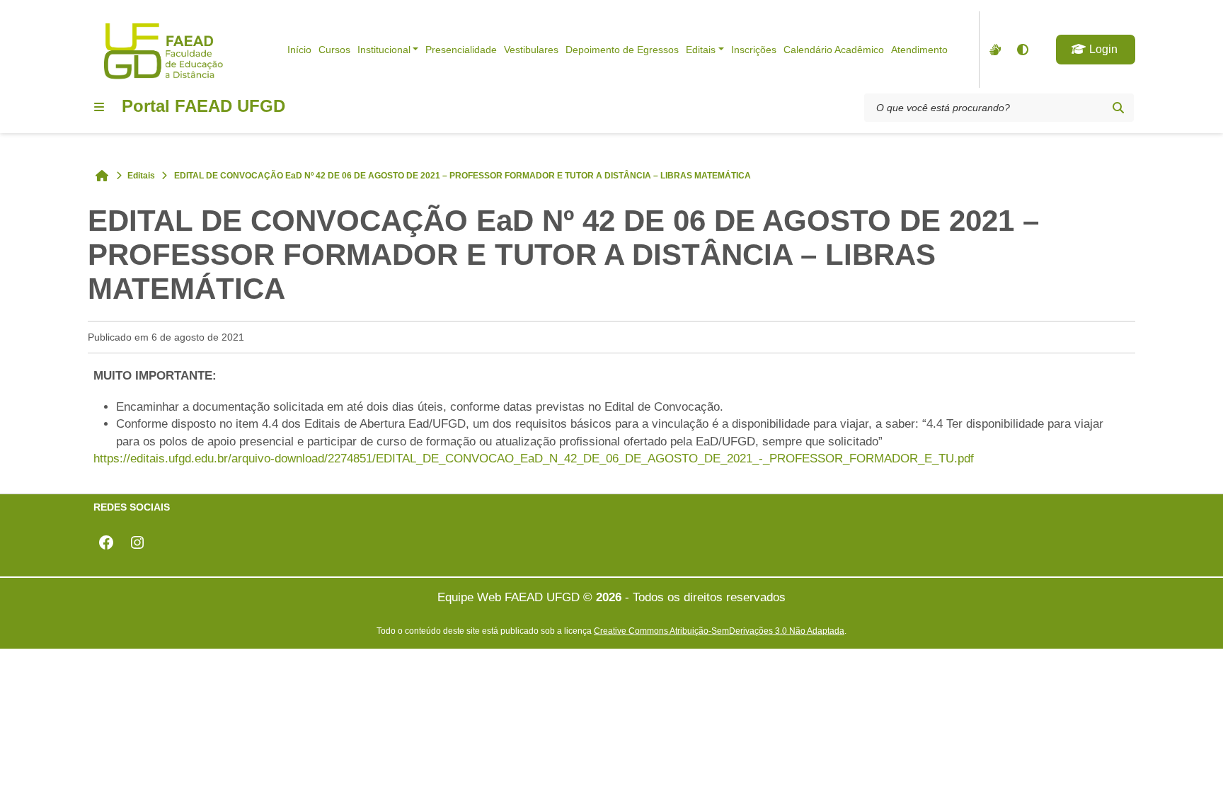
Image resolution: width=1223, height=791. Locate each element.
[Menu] (99, 107)
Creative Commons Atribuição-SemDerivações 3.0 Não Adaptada (719, 630)
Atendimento (919, 49)
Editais (701, 49)
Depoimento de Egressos (622, 49)
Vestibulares (531, 49)
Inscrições (753, 49)
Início (299, 49)
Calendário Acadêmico (833, 49)
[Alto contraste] (1022, 49)
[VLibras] (993, 49)
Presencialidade (461, 49)
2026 (608, 597)
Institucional (383, 49)
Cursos (334, 49)
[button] (1095, 49)
